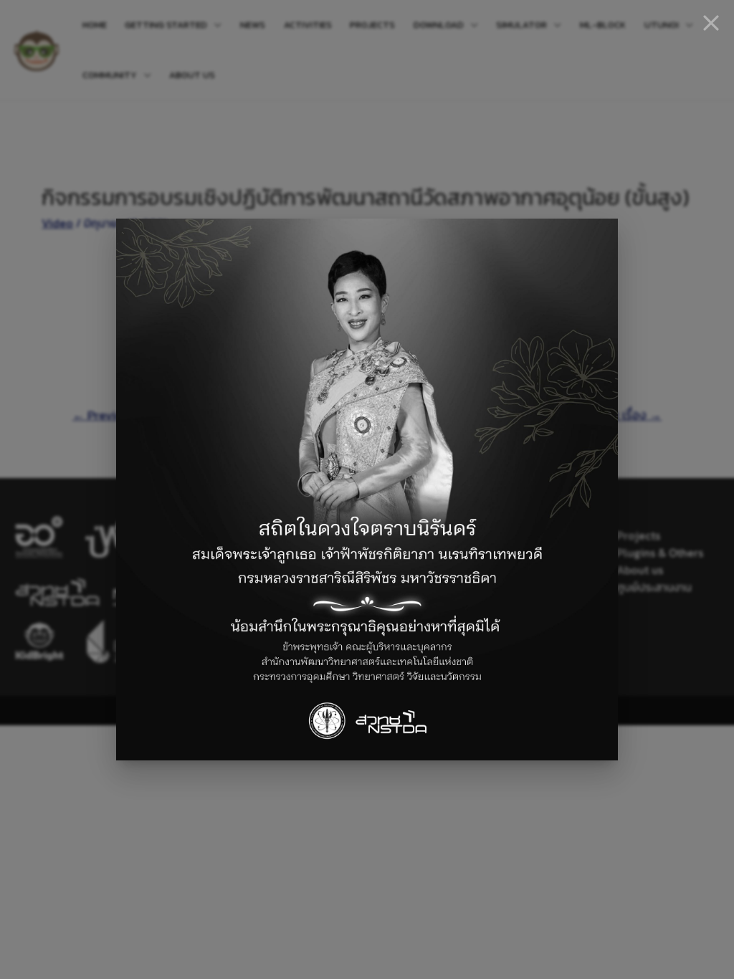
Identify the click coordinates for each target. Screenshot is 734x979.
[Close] (711, 23)
